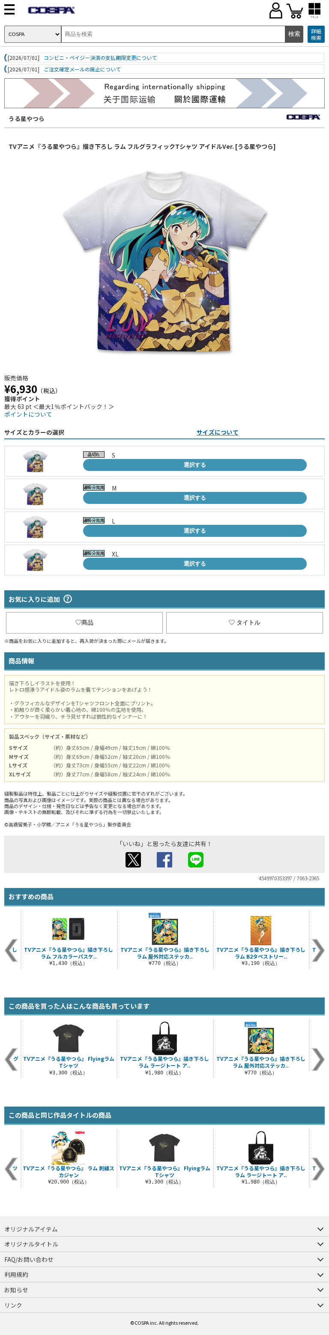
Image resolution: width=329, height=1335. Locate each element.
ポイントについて (28, 414)
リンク (13, 1305)
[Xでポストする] (133, 865)
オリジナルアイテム (31, 1229)
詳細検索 (316, 34)
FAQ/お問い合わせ (29, 1259)
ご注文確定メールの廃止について (82, 69)
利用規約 (16, 1274)
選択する (195, 465)
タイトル (248, 622)
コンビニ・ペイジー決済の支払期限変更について (100, 57)
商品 (87, 622)
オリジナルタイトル (31, 1244)
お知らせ (16, 1289)
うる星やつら (27, 118)
